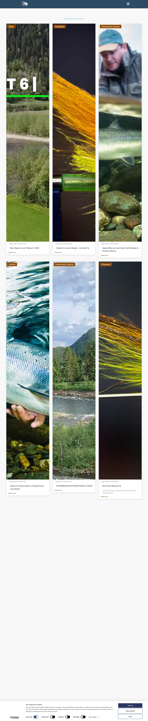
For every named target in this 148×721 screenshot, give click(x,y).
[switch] (52, 717)
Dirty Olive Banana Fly (111, 486)
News (11, 26)
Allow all (130, 705)
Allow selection (130, 711)
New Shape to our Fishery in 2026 (24, 248)
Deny (130, 716)
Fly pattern (59, 26)
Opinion (116, 26)
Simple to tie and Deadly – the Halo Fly (72, 248)
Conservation (107, 26)
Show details (93, 717)
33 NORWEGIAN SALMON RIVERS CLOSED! (74, 486)
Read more (12, 252)
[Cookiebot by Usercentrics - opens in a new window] (14, 717)
